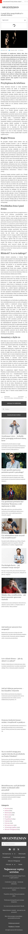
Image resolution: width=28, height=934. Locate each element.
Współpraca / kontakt (14, 926)
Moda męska (8, 813)
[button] (25, 20)
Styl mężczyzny (9, 825)
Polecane (7, 823)
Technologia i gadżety (11, 827)
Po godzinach (8, 819)
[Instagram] (14, 849)
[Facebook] (10, 849)
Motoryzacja (8, 815)
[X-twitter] (18, 849)
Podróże (7, 821)
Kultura (7, 810)
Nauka (6, 817)
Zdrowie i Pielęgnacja (11, 829)
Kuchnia (7, 808)
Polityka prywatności (14, 923)
